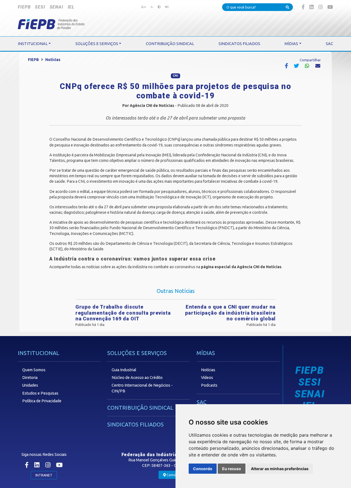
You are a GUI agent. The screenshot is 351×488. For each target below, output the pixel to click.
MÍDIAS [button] (291, 43)
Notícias (52, 59)
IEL (71, 7)
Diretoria (30, 377)
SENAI (56, 7)
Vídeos (207, 377)
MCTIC (126, 233)
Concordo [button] (202, 468)
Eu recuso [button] (231, 468)
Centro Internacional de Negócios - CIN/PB (142, 388)
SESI (40, 7)
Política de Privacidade (41, 401)
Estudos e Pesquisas (40, 393)
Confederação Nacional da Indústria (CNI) (231, 155)
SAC (201, 402)
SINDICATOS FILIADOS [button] (239, 43)
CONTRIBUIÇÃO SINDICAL (140, 407)
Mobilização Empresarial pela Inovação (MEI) (132, 155)
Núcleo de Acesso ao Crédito (137, 377)
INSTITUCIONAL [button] (33, 43)
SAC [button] (329, 43)
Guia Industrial (124, 370)
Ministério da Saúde (86, 249)
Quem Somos (34, 370)
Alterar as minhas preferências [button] (279, 468)
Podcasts (209, 385)
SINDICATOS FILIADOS (135, 424)
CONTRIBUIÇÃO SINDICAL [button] (170, 43)
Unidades (30, 385)
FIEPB (24, 7)
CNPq (174, 139)
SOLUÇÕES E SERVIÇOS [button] (96, 43)
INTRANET (43, 475)
